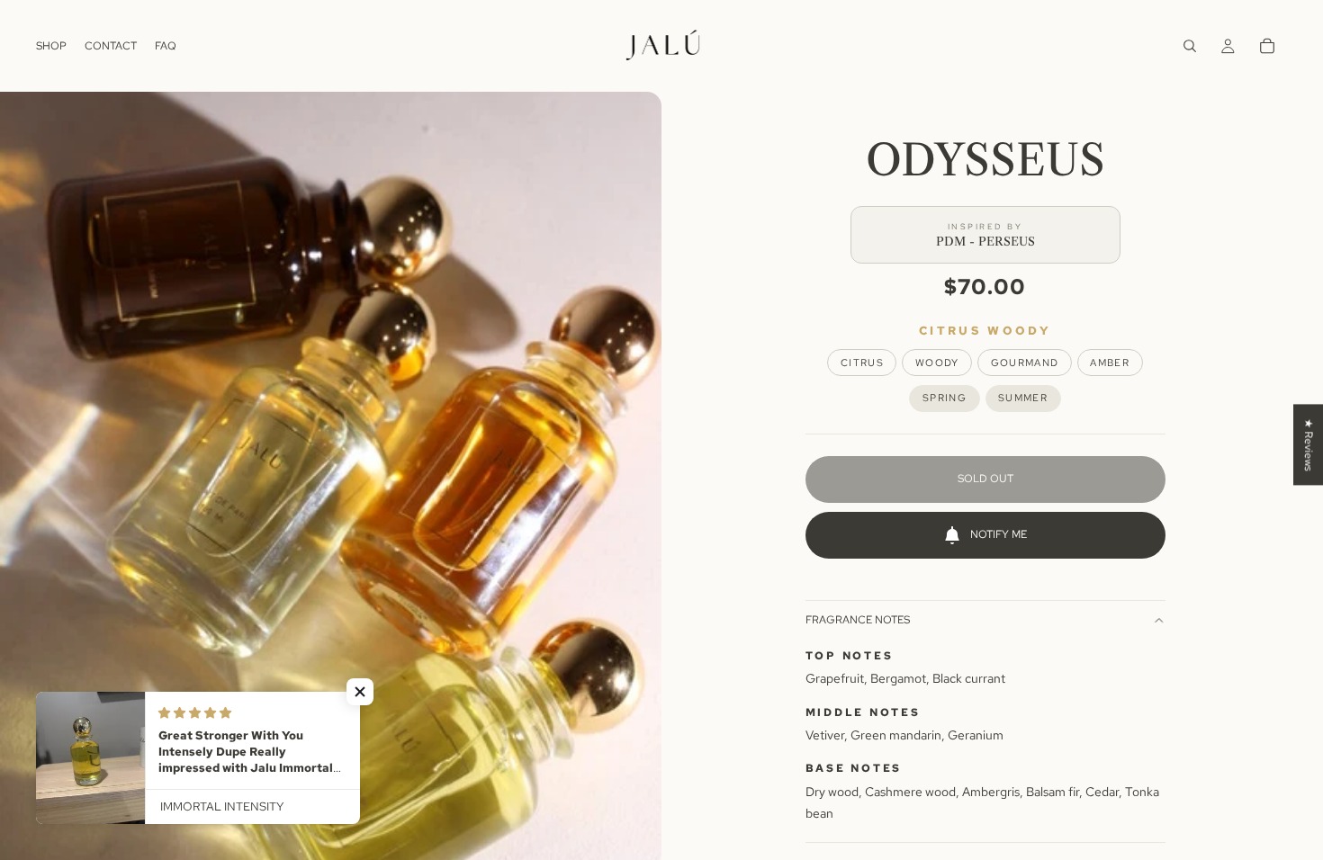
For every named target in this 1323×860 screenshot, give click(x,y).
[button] (360, 691)
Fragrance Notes (858, 620)
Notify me (998, 534)
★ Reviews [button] (1308, 444)
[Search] (1190, 46)
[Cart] (1267, 46)
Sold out (985, 478)
